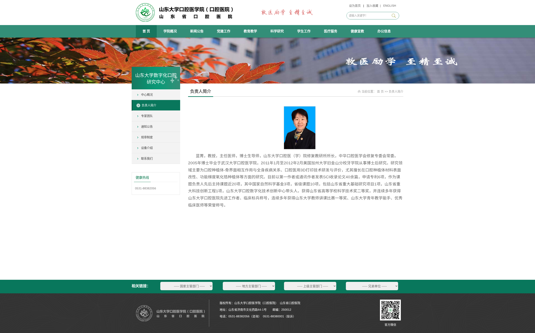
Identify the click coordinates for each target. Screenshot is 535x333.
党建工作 (223, 31)
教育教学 (250, 31)
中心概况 (147, 94)
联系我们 (147, 158)
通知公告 (147, 126)
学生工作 (304, 31)
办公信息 (384, 31)
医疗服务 (330, 31)
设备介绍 (147, 147)
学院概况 (170, 31)
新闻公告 (197, 31)
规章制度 (147, 137)
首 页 (146, 31)
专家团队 (147, 116)
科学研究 (277, 31)
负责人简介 (149, 105)
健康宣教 (357, 31)
